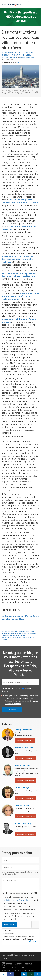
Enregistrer (9, 924)
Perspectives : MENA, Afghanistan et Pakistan (21, 17)
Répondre (32, 941)
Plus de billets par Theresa (25, 758)
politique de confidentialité (16, 900)
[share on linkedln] (24, 974)
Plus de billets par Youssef (25, 834)
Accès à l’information (13, 955)
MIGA (16, 967)
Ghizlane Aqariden (9, 57)
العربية (6, 691)
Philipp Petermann (9, 53)
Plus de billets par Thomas (25, 780)
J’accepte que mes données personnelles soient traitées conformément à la (21, 700)
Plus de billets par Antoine (25, 798)
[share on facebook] (10, 974)
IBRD (3, 967)
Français (14, 62)
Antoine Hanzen (24, 55)
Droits (3, 955)
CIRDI (22, 967)
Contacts (31, 955)
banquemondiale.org (32, 1)
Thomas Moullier (9, 55)
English (17, 688)
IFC (12, 967)
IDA (8, 967)
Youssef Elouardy (26, 57)
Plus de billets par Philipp (24, 740)
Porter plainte (6, 958)
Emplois (24, 955)
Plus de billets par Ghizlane (25, 816)
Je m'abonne (11, 709)
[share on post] (17, 974)
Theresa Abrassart (25, 53)
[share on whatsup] (30, 974)
